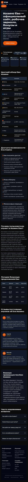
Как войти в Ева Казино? (14, 416)
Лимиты (4, 466)
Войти (3, 6)
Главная (3, 4)
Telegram (17, 466)
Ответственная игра (19, 450)
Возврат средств (6, 468)
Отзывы (15, 4)
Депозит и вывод (6, 463)
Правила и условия (6, 452)
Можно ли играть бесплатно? (14, 438)
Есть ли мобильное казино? (14, 433)
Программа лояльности (20, 457)
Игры (7, 4)
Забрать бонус (10, 43)
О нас (3, 450)
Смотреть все (17, 53)
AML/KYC (22, 477)
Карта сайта (6, 477)
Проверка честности (19, 452)
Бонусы (10, 4)
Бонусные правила (6, 464)
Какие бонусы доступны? (14, 422)
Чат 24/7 (17, 464)
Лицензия (4, 457)
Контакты (17, 470)
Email (16, 468)
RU (25, 4)
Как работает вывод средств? (14, 427)
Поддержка (20, 4)
